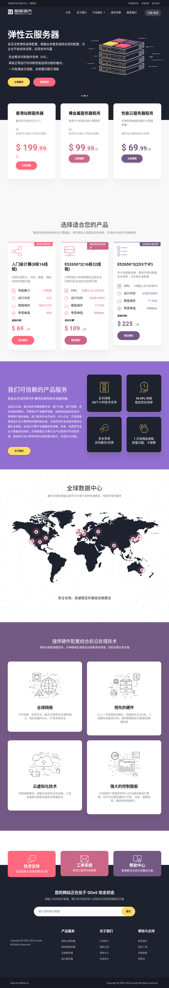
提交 (128, 911)
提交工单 (142, 947)
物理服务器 (133, 3)
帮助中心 (104, 952)
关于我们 (81, 12)
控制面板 (142, 952)
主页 (69, 12)
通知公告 (104, 947)
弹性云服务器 (68, 941)
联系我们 (156, 3)
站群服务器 (67, 952)
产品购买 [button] (97, 12)
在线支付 (104, 958)
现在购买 (23, 340)
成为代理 (116, 12)
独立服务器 (67, 958)
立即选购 (26, 165)
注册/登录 (152, 12)
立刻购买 (111, 82)
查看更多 (137, 82)
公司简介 (104, 941)
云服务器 (145, 3)
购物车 (141, 958)
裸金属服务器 (68, 947)
